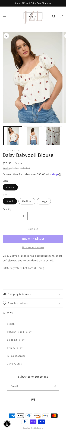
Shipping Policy (15, 339)
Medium (27, 201)
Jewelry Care (14, 363)
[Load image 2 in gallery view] (33, 135)
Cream (10, 187)
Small (9, 201)
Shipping (6, 168)
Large (43, 201)
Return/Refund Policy (19, 331)
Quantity (7, 209)
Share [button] (10, 312)
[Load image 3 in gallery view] (53, 135)
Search (11, 323)
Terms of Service (16, 355)
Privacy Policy (14, 347)
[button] (4, 16)
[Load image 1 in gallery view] (13, 135)
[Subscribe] (55, 386)
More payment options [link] (33, 247)
